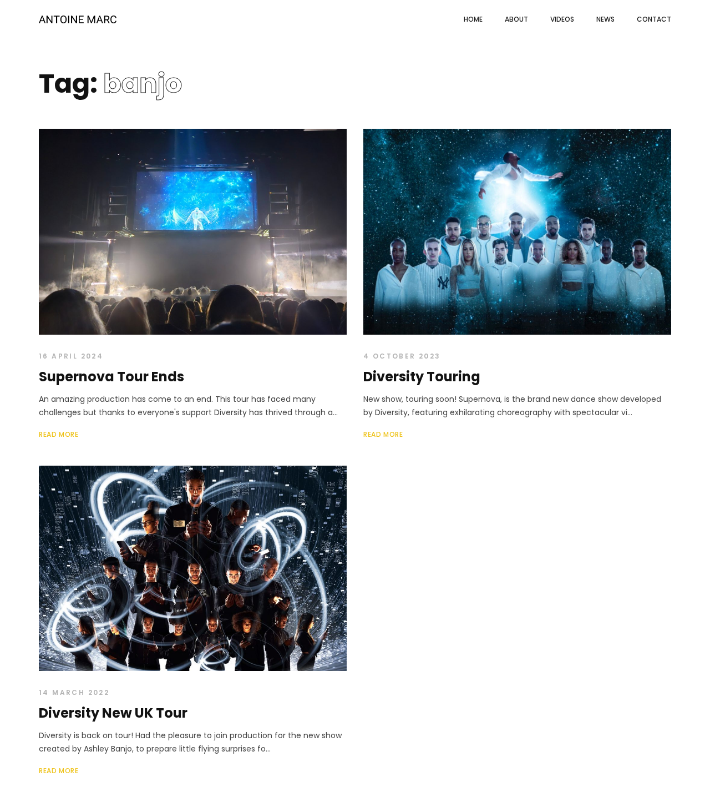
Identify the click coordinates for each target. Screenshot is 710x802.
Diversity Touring (421, 376)
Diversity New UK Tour (113, 713)
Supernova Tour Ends (111, 376)
